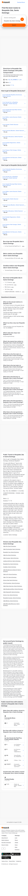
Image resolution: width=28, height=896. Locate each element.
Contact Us (18, 861)
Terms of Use (5, 861)
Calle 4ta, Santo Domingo (9, 546)
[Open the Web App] (6, 857)
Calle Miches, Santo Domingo (10, 600)
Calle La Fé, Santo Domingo (10, 574)
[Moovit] (6, 2)
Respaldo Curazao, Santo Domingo (12, 598)
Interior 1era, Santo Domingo (10, 595)
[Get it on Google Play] (6, 854)
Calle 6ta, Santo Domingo (9, 555)
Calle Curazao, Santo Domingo (10, 558)
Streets (16, 842)
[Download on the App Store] (15, 854)
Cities (16, 847)
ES (3, 848)
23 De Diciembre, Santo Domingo (11, 583)
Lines (16, 837)
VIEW (23, 246)
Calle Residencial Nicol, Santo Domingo (13, 589)
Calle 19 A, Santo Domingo (9, 577)
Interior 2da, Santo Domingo (10, 580)
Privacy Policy (12, 861)
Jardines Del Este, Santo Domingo (11, 561)
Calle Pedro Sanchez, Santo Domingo (12, 586)
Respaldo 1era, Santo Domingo (11, 552)
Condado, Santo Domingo (9, 567)
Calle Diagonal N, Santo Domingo (11, 592)
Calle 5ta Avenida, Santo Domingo (11, 549)
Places (16, 840)
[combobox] (14, 18)
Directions (17, 849)
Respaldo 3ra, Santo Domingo (10, 564)
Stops (16, 844)
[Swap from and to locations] (22, 19)
